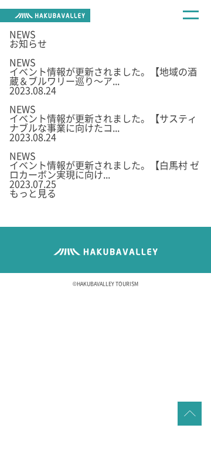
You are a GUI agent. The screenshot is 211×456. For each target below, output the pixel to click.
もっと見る (32, 193)
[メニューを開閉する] (190, 21)
